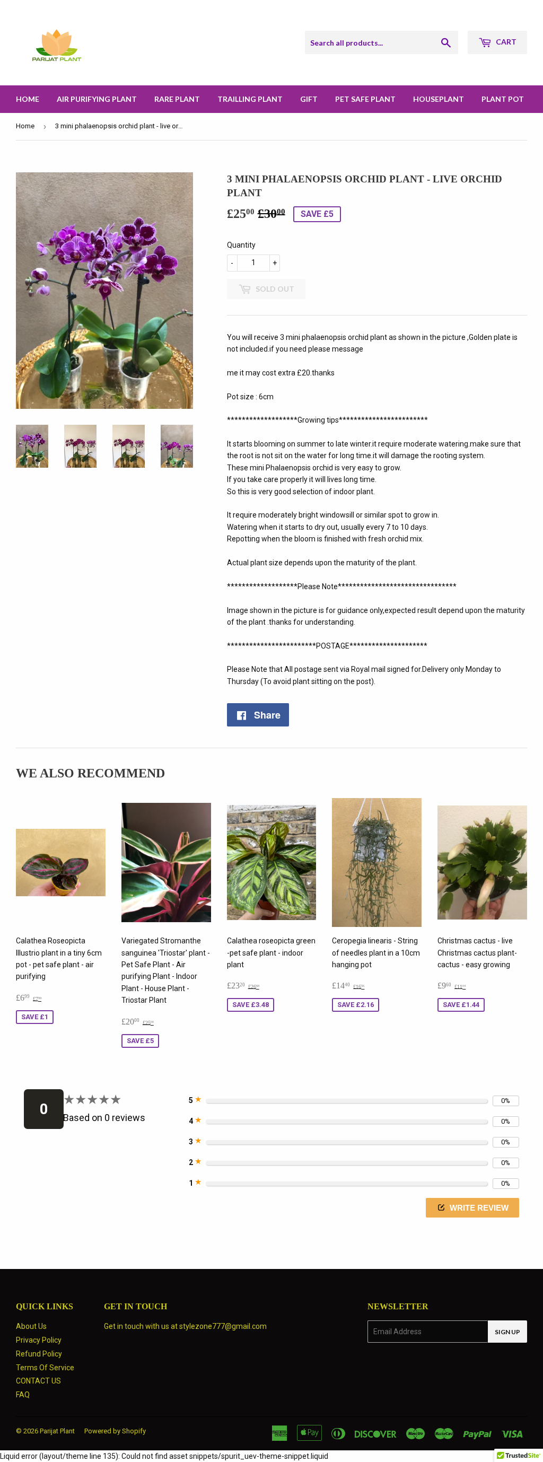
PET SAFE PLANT (365, 98)
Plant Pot (502, 98)
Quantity (241, 245)
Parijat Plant (57, 1431)
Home (25, 126)
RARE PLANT (177, 98)
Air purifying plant (97, 98)
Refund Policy (39, 1354)
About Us (31, 1326)
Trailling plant (250, 98)
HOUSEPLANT (438, 98)
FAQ (23, 1394)
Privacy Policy (39, 1340)
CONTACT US (38, 1381)
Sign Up (507, 1332)
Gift (309, 98)
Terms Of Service (45, 1367)
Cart (505, 41)
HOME (27, 98)
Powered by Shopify (115, 1431)
